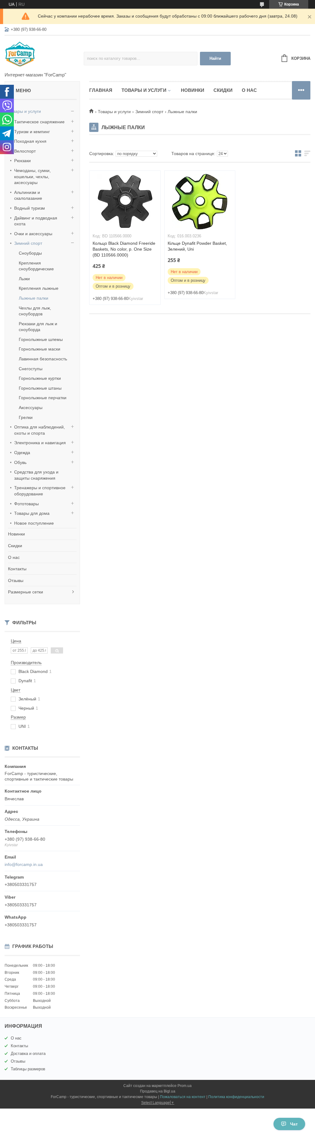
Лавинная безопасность (43, 358)
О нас (14, 557)
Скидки (15, 545)
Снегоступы (30, 368)
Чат (294, 1124)
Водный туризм (29, 208)
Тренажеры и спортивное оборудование (40, 490)
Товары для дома (32, 513)
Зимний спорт (28, 243)
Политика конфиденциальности (236, 1097)
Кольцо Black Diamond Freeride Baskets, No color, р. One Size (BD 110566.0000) (124, 249)
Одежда (22, 452)
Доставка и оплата (28, 1053)
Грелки (26, 417)
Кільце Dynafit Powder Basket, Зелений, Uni (197, 246)
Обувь (20, 462)
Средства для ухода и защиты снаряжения (36, 475)
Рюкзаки (22, 160)
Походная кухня (30, 141)
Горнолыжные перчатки (42, 397)
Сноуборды (30, 253)
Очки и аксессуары (33, 233)
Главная (100, 90)
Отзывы (15, 580)
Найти (215, 58)
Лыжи (24, 278)
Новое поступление (34, 523)
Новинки (16, 533)
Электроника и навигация (40, 442)
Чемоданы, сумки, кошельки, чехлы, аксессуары (32, 176)
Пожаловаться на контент (182, 1097)
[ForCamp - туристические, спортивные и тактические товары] (44, 54)
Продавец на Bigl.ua (157, 1091)
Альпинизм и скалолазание (28, 195)
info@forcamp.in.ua (24, 864)
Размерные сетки (25, 591)
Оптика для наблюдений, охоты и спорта (39, 430)
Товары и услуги (24, 111)
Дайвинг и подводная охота (35, 221)
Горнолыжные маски (39, 349)
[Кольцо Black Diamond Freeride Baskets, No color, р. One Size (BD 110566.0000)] (125, 201)
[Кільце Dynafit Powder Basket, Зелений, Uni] (200, 201)
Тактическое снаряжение (39, 121)
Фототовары (26, 503)
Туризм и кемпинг (32, 131)
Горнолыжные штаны (40, 388)
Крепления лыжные (38, 288)
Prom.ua (184, 1086)
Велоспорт (25, 151)
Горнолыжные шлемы (41, 339)
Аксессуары (30, 407)
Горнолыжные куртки (40, 378)
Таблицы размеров (28, 1069)
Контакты (17, 568)
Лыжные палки (33, 298)
